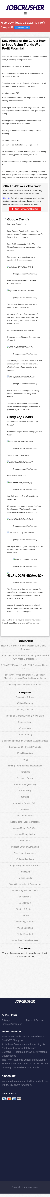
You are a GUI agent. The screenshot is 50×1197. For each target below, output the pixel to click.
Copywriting (25, 728)
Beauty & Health (25, 709)
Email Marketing (25, 753)
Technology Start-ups (25, 922)
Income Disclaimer (12, 1024)
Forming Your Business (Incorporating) (25, 766)
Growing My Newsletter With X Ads (25, 684)
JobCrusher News (25, 816)
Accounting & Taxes (25, 697)
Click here (20, 956)
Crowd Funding (25, 734)
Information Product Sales (25, 803)
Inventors (25, 809)
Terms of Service (35, 1020)
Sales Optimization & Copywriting (25, 884)
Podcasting (25, 872)
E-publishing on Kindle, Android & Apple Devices (25, 741)
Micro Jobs (25, 840)
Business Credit (25, 722)
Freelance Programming (25, 784)
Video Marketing (25, 928)
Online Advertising (25, 859)
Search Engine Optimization (25, 890)
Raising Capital (25, 878)
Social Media (25, 897)
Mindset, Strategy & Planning (25, 847)
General (25, 797)
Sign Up (6, 198)
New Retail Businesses (25, 853)
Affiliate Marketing (25, 703)
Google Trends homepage (21, 260)
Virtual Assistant (25, 934)
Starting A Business (25, 909)
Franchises (25, 772)
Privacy (6, 1020)
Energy (25, 759)
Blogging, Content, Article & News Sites (25, 716)
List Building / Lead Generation (25, 822)
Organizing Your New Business (25, 865)
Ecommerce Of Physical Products (25, 747)
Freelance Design (25, 778)
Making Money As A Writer (25, 828)
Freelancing (25, 791)
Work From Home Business (25, 940)
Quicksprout (31, 274)
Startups (25, 915)
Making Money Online (25, 834)
